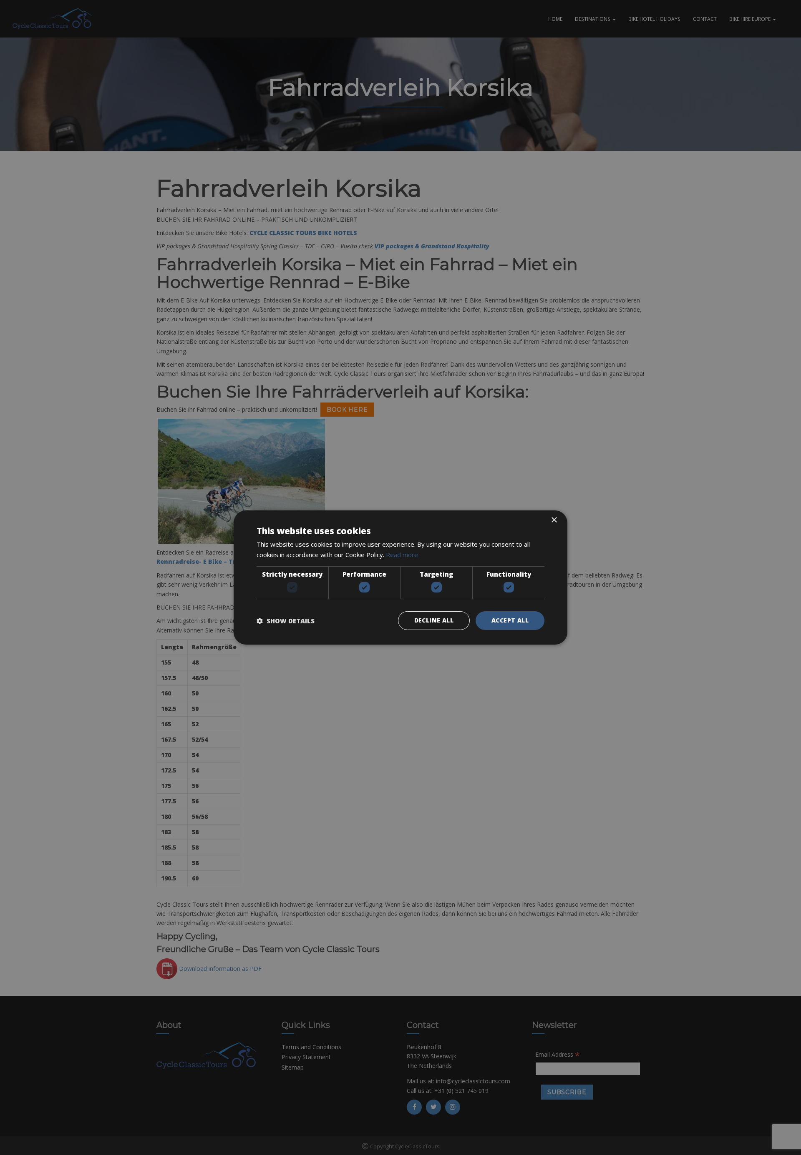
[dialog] (400, 577)
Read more (402, 554)
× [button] (554, 520)
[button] (286, 621)
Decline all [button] (433, 620)
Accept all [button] (510, 620)
